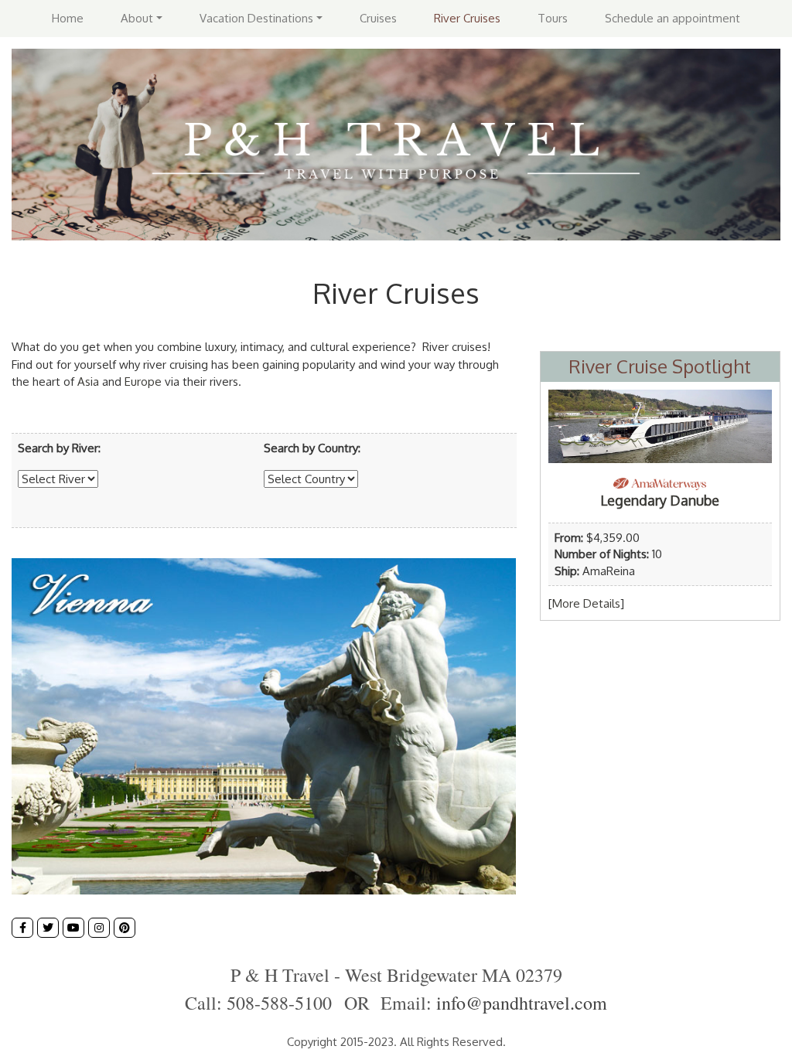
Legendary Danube (659, 500)
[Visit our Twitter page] (48, 928)
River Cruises (467, 18)
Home (68, 18)
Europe (143, 381)
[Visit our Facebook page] (22, 928)
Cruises (378, 18)
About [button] (137, 18)
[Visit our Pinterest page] (124, 928)
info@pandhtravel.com (521, 1002)
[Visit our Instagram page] (99, 928)
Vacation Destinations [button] (256, 18)
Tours (553, 18)
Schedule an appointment (672, 18)
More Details (586, 603)
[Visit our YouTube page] (73, 928)
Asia (88, 381)
